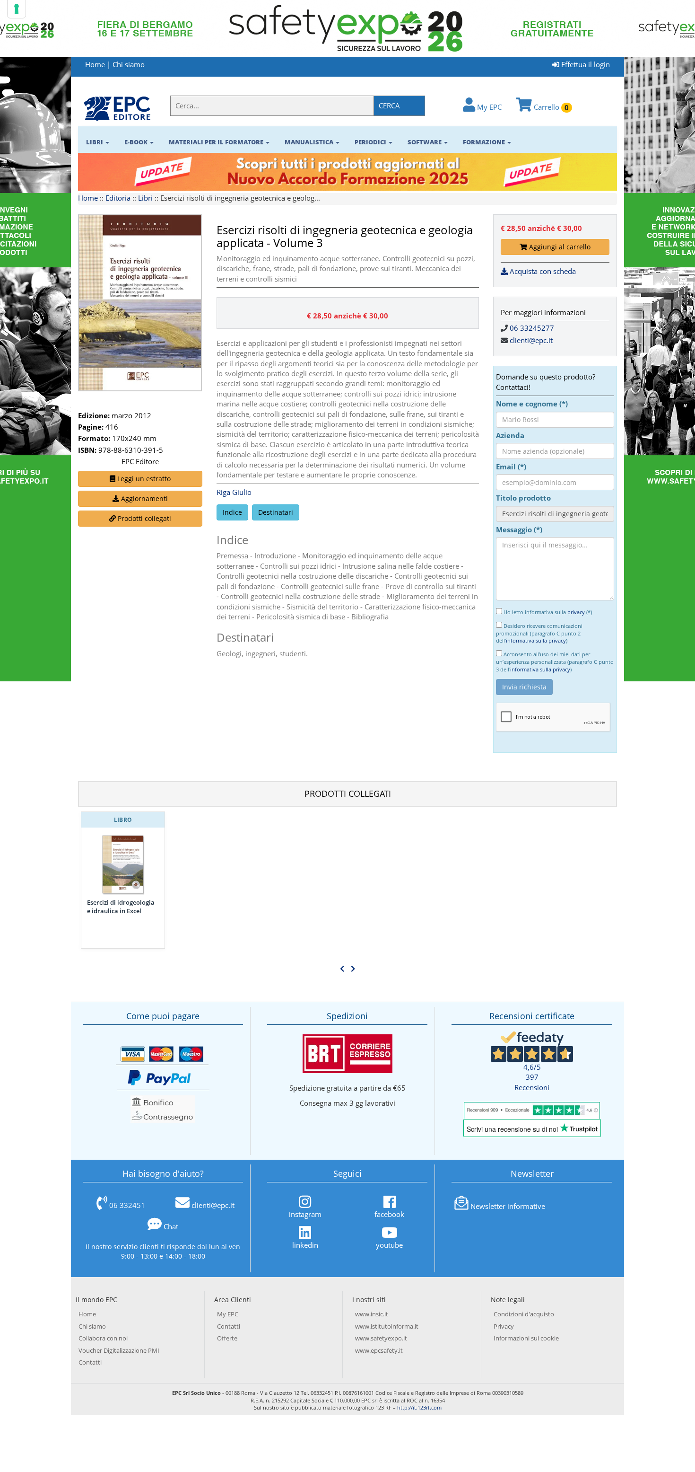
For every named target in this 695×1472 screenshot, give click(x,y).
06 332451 (127, 1205)
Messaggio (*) (519, 529)
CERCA (389, 105)
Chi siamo (129, 64)
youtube (389, 1245)
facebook (389, 1214)
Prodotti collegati (143, 518)
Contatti (90, 1362)
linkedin (305, 1245)
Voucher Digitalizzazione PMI (118, 1350)
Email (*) (511, 466)
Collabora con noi (103, 1338)
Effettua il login (584, 64)
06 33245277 (532, 328)
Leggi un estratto (143, 478)
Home (95, 64)
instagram (305, 1214)
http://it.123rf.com (419, 1407)
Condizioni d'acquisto (524, 1314)
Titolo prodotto (523, 497)
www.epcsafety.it (379, 1350)
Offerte (227, 1338)
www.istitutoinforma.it (386, 1326)
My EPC (488, 107)
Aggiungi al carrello (559, 246)
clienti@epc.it (531, 340)
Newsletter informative (507, 1206)
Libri (145, 198)
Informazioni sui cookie (526, 1338)
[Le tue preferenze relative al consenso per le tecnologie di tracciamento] (17, 9)
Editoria (117, 198)
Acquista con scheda (542, 271)
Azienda (510, 435)
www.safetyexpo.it (381, 1338)
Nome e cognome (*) (532, 403)
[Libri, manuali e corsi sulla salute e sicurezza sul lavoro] (117, 108)
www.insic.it (371, 1314)
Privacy (504, 1326)
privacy (576, 612)
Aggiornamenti (143, 498)
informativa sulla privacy (536, 640)
